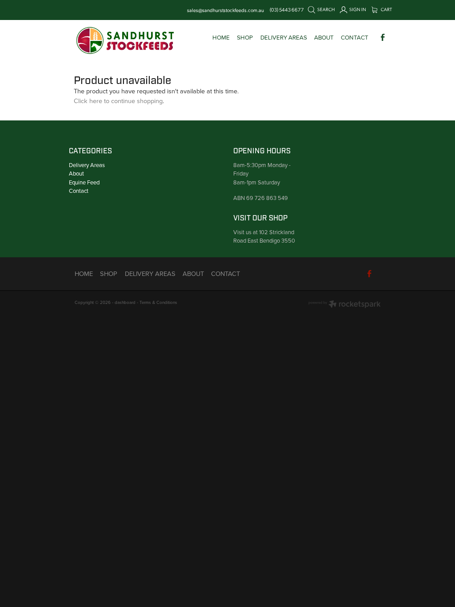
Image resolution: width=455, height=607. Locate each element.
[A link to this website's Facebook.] (383, 37)
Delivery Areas (87, 165)
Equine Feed (84, 182)
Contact (78, 191)
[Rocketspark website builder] (344, 305)
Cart (386, 9)
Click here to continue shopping (118, 100)
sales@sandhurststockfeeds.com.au (225, 9)
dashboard (125, 302)
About (76, 173)
